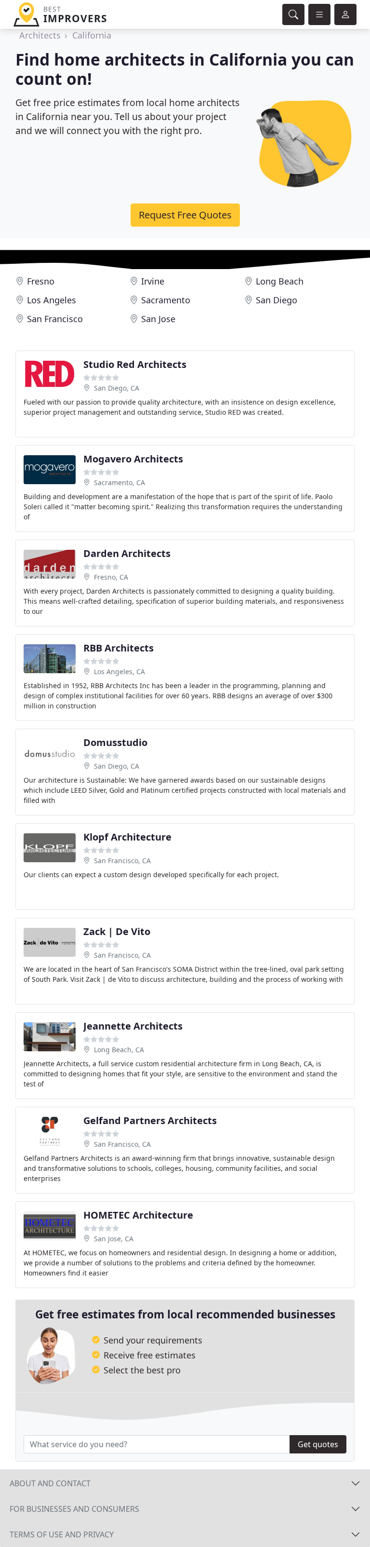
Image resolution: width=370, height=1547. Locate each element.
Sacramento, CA (119, 482)
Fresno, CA (111, 577)
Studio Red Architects (134, 364)
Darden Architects (127, 553)
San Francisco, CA (122, 860)
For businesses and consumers (74, 1509)
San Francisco (55, 319)
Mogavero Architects (133, 458)
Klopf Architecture (127, 836)
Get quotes (318, 1444)
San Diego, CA (116, 388)
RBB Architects (118, 647)
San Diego (276, 300)
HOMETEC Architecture (138, 1214)
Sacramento (165, 300)
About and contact (50, 1483)
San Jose (158, 319)
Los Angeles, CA (119, 671)
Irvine (152, 281)
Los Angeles (51, 300)
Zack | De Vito (116, 931)
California (91, 35)
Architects (40, 35)
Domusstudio (115, 742)
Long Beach (280, 281)
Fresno (40, 281)
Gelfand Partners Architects (150, 1120)
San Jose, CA (113, 1238)
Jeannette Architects (133, 1025)
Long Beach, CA (119, 1049)
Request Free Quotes (185, 214)
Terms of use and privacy (62, 1534)
